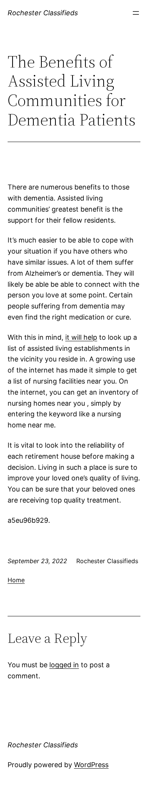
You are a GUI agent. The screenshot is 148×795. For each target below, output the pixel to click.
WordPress (91, 765)
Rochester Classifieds (43, 13)
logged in (64, 665)
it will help (81, 337)
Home (16, 580)
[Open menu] (135, 13)
